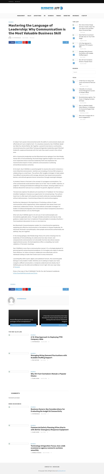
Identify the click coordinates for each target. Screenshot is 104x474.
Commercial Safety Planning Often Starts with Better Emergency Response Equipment (50, 429)
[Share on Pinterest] (26, 42)
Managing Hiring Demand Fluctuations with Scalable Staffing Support (49, 356)
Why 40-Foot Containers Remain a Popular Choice (48, 375)
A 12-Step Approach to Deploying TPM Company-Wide (47, 338)
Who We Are (17, 1)
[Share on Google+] (23, 42)
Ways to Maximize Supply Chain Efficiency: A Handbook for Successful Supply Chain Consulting (87, 108)
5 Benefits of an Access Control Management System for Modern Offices (87, 90)
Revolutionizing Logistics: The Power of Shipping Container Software (87, 99)
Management (21, 15)
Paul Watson (35, 360)
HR (44, 15)
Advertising (37, 15)
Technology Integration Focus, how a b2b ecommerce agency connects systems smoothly (48, 448)
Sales (29, 15)
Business (51, 15)
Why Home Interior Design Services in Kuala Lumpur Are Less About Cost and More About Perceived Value (87, 27)
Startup (84, 15)
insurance (76, 15)
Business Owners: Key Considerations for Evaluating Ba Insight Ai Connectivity (48, 410)
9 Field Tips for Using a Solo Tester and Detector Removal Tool (87, 82)
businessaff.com (62, 471)
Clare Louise (35, 378)
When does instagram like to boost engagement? (86, 116)
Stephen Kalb (17, 37)
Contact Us (11, 1)
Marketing (67, 15)
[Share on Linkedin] (29, 42)
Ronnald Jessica (36, 452)
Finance (58, 15)
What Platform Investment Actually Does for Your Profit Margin (86, 36)
